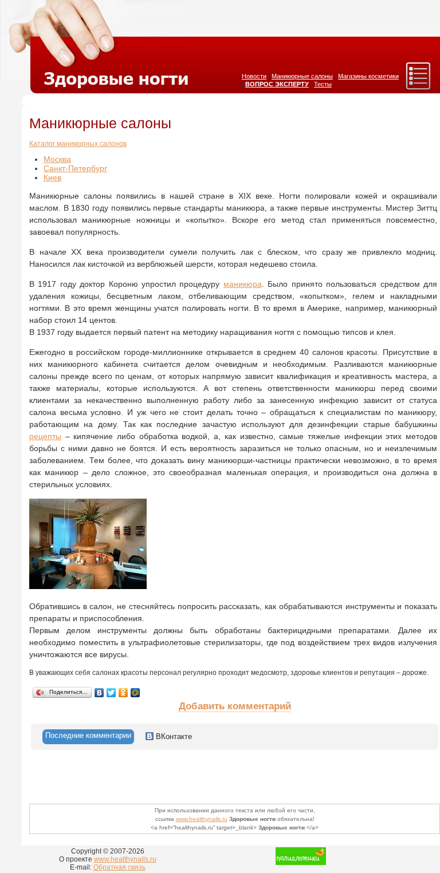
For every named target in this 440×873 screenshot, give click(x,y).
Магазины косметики (368, 76)
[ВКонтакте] (99, 692)
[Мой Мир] (135, 692)
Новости (254, 76)
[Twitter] (111, 692)
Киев (52, 177)
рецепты (45, 436)
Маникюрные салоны (302, 76)
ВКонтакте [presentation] (173, 736)
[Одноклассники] (123, 692)
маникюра (242, 284)
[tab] (88, 736)
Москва (57, 159)
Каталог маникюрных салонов (78, 144)
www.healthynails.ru (201, 819)
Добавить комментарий (235, 706)
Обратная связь (119, 867)
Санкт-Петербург (75, 168)
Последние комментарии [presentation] (88, 735)
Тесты (323, 84)
